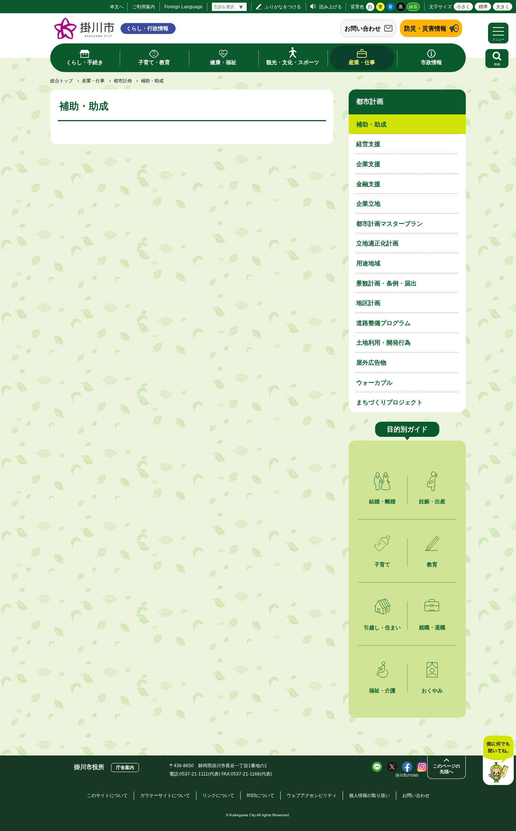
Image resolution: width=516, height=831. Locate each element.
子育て (382, 564)
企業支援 (368, 164)
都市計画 (123, 80)
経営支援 (368, 144)
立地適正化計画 (377, 243)
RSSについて (260, 795)
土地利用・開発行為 (383, 342)
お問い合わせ (363, 28)
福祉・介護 (382, 691)
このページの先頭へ (446, 768)
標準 (483, 6)
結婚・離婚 (382, 501)
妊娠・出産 (432, 501)
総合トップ (61, 80)
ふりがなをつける (283, 6)
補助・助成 (371, 124)
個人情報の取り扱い (369, 795)
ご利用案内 (143, 6)
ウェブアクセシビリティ (312, 795)
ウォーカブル (374, 382)
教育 (432, 564)
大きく (503, 6)
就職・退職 (432, 627)
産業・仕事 (93, 80)
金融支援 (368, 184)
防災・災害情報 (425, 28)
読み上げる (330, 6)
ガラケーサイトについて (165, 795)
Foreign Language (183, 6)
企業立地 (368, 203)
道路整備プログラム (383, 323)
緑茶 (413, 6)
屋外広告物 (371, 362)
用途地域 (368, 263)
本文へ (117, 6)
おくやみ (432, 691)
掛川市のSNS (407, 775)
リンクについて (218, 795)
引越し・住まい (382, 627)
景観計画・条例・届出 (386, 283)
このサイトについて (107, 795)
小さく (463, 6)
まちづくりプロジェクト (389, 402)
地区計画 (368, 303)
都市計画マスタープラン (389, 223)
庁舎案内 (125, 767)
